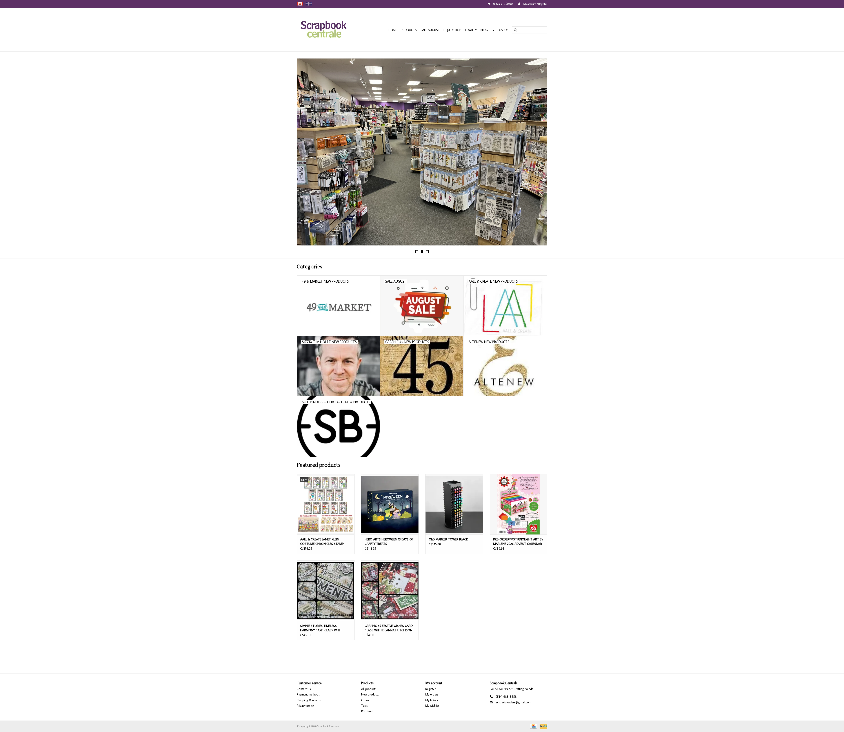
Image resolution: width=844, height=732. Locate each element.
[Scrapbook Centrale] (328, 30)
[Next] (539, 153)
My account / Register (535, 3)
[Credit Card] (533, 726)
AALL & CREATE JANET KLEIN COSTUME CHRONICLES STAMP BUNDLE (322, 541)
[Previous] (305, 153)
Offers (365, 700)
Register (430, 689)
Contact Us (304, 689)
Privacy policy (305, 706)
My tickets (431, 700)
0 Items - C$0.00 (503, 3)
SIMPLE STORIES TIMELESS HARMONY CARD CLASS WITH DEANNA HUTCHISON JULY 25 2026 (324, 628)
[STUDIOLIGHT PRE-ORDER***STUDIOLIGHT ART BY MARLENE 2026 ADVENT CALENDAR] (519, 504)
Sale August (430, 30)
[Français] (309, 3)
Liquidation (453, 30)
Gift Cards (500, 30)
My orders (431, 694)
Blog (484, 30)
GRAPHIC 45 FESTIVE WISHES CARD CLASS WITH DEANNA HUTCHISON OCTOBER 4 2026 (389, 628)
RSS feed (367, 711)
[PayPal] (542, 726)
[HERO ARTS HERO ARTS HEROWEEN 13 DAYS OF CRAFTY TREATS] (390, 504)
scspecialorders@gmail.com (513, 702)
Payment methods (308, 694)
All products (369, 689)
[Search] (515, 29)
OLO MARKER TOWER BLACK (448, 539)
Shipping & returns (309, 700)
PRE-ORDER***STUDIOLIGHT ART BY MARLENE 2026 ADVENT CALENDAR (518, 541)
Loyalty (471, 30)
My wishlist (432, 706)
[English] (300, 3)
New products (370, 694)
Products (409, 30)
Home (393, 30)
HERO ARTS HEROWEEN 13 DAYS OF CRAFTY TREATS (389, 541)
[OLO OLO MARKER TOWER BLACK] (454, 504)
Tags (364, 706)
